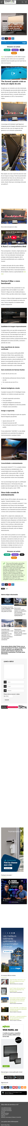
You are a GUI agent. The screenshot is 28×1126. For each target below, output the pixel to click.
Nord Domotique (5, 1113)
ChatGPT (7, 50)
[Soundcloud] (22, 1087)
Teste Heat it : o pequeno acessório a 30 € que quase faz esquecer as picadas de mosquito (18, 1018)
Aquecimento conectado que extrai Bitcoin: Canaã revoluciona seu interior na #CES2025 (20, 632)
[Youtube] (13, 1087)
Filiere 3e (3, 1115)
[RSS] (25, 1087)
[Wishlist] (26, 2)
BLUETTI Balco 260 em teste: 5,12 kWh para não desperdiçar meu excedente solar (17, 990)
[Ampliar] (25, 103)
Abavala (3, 1112)
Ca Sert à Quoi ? (4, 1114)
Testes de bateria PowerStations (16, 992)
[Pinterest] (16, 1087)
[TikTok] (8, 1087)
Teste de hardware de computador (16, 983)
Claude (14, 53)
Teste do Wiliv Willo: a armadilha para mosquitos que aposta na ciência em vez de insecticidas (18, 1009)
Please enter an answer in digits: (12, 694)
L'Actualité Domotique (6, 1108)
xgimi (7, 588)
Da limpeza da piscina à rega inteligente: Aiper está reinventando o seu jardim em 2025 (7, 609)
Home (3, 14)
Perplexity (15, 50)
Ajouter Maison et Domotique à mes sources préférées (13, 1093)
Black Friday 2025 (5, 1124)
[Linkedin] (19, 1087)
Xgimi (2, 56)
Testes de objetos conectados (15, 1012)
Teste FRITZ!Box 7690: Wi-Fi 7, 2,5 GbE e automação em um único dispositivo (17, 981)
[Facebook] (2, 1087)
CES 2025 (8, 14)
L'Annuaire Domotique (6, 1109)
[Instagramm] (11, 1087)
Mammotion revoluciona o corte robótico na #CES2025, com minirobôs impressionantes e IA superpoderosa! (20, 611)
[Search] (22, 2)
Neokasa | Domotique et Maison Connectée (11, 1117)
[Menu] (2, 2)
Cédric (4, 32)
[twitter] (5, 1087)
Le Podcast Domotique (6, 1110)
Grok (22, 50)
